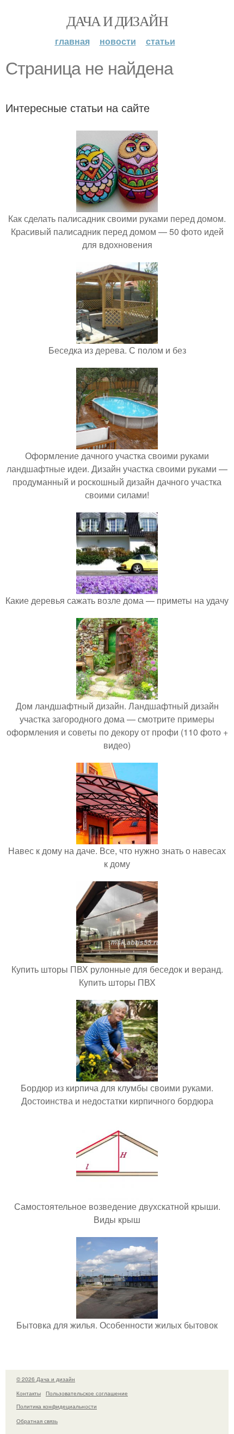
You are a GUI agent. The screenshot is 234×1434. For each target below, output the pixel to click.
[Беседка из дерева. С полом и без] (117, 337)
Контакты (28, 1393)
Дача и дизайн (117, 20)
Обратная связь (37, 1421)
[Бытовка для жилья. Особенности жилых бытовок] (117, 1312)
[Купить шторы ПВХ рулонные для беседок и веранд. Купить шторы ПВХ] (117, 956)
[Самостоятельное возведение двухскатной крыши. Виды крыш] (117, 1193)
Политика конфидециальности (56, 1406)
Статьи (160, 41)
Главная (72, 41)
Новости (118, 41)
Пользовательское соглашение (87, 1393)
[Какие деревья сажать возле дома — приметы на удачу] (117, 587)
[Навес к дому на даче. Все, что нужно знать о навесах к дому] (117, 837)
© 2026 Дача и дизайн (45, 1379)
